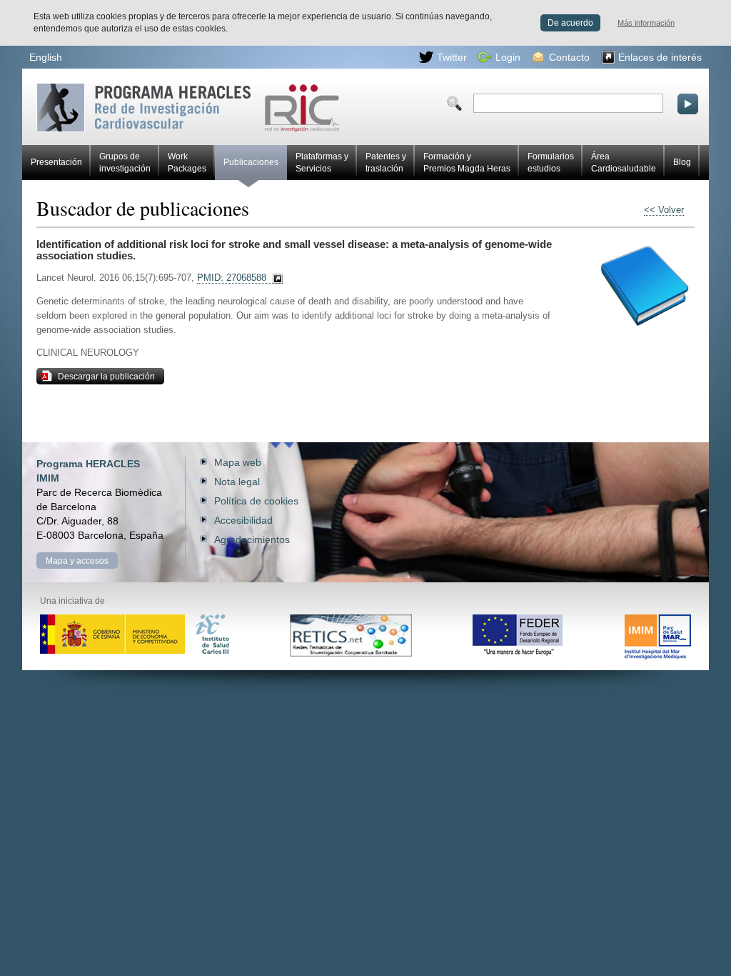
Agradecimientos (252, 539)
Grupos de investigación (125, 162)
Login (507, 57)
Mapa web (237, 462)
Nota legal (237, 481)
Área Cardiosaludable (623, 162)
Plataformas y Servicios (322, 162)
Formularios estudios (551, 162)
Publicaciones (250, 162)
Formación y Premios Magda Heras (466, 162)
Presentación (56, 162)
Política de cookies (256, 501)
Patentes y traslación (386, 162)
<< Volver (664, 209)
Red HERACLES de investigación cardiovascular (95, 88)
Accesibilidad (243, 520)
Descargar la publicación (106, 377)
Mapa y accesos (77, 561)
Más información (646, 23)
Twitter (452, 57)
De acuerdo (570, 23)
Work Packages (187, 162)
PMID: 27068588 (231, 278)
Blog (682, 162)
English (45, 57)
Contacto (569, 57)
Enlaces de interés (660, 57)
